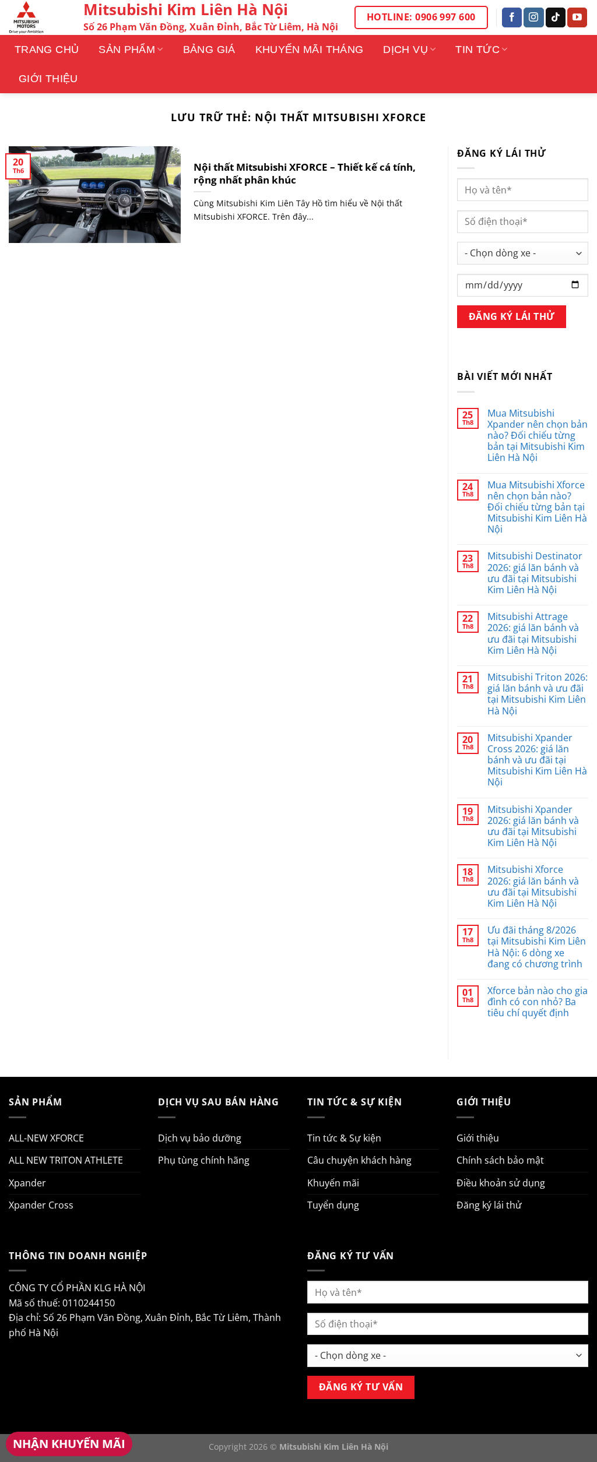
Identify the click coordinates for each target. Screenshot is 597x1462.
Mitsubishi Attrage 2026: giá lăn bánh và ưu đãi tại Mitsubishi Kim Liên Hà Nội (533, 633)
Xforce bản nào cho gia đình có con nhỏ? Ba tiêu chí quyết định (537, 1002)
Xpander (27, 1182)
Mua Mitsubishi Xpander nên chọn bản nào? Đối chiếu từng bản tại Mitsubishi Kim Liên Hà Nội (537, 436)
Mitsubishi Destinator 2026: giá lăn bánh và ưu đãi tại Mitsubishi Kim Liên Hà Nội (534, 573)
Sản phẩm (127, 49)
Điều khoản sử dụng (500, 1182)
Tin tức (477, 49)
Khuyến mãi (333, 1182)
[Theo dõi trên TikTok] (556, 17)
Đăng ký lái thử (489, 1205)
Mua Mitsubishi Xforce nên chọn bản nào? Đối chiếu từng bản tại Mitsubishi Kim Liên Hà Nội (537, 508)
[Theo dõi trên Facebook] (512, 17)
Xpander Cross (41, 1205)
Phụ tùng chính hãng (204, 1160)
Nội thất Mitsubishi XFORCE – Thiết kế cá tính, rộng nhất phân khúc (305, 173)
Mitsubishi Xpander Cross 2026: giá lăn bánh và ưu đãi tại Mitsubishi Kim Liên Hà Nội (537, 760)
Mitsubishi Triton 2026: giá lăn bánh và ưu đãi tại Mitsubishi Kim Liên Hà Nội (537, 694)
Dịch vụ (405, 49)
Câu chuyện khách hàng (359, 1160)
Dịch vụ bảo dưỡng (199, 1138)
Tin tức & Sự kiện (344, 1138)
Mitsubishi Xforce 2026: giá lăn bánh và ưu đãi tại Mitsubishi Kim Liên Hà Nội (533, 886)
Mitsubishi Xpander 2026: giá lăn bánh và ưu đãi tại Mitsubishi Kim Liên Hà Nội (533, 826)
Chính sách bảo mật (500, 1160)
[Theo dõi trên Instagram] (533, 17)
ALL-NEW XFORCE (46, 1138)
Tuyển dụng (333, 1205)
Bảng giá (209, 49)
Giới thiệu (48, 78)
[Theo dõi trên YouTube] (577, 17)
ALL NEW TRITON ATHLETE (66, 1160)
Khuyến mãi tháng (309, 49)
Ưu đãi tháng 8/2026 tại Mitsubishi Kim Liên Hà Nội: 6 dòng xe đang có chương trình (536, 947)
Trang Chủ (47, 49)
